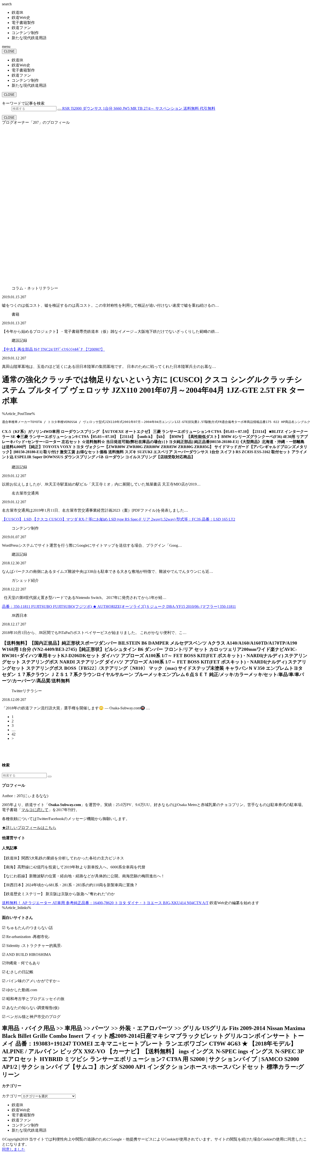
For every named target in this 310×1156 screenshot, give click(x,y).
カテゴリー (11, 1096)
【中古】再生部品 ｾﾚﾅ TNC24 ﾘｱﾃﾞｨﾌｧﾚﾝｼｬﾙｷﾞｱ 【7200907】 (53, 349)
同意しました (13, 1149)
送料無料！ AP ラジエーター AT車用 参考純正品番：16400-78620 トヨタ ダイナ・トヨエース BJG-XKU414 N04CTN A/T (105, 903)
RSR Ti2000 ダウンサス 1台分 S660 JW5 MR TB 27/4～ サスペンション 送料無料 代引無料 (138, 108)
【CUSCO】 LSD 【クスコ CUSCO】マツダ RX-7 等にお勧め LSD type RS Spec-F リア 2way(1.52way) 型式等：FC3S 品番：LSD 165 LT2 (118, 519)
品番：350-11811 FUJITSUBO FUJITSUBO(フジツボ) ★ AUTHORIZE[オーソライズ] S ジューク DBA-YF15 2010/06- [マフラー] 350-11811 (119, 606)
